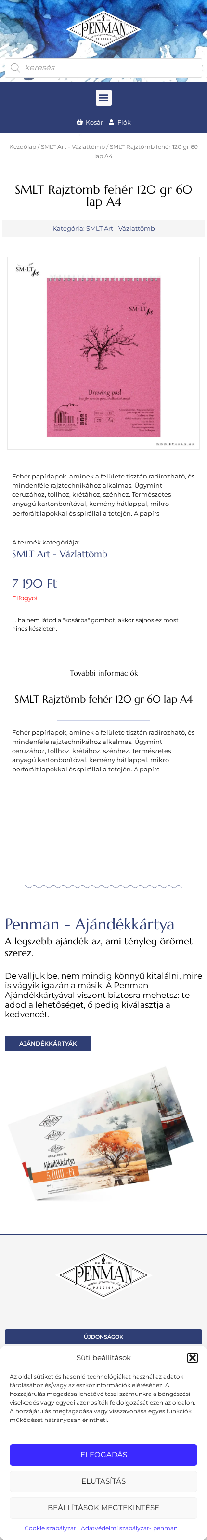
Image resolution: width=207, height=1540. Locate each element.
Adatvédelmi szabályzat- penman (129, 1528)
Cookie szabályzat (50, 1528)
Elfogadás (103, 1454)
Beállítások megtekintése (103, 1507)
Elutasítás (103, 1481)
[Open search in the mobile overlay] (103, 68)
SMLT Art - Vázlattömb (73, 147)
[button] (192, 1358)
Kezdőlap (22, 147)
